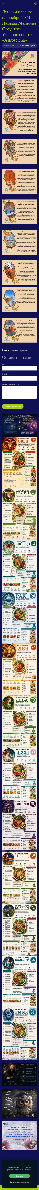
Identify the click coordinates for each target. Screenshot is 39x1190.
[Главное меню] (3, 3)
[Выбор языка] (35, 3)
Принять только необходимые (19, 1182)
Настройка (28, 1170)
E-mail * (5, 374)
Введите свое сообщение (11, 384)
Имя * (4, 364)
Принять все (19, 1176)
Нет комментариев (28, 45)
